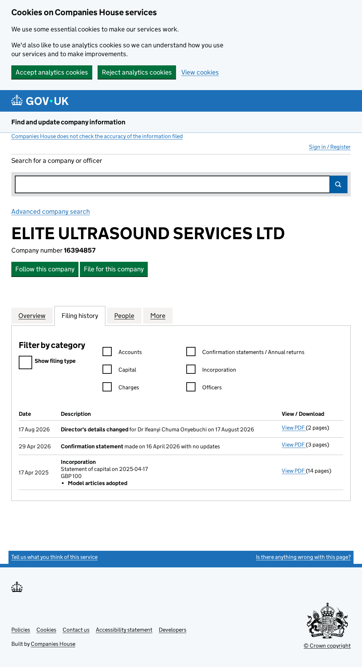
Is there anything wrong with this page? (303, 557)
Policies (20, 629)
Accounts (130, 352)
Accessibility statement (124, 629)
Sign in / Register (330, 146)
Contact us (76, 629)
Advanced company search (50, 211)
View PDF (294, 427)
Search (339, 184)
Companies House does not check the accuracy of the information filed (97, 136)
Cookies (46, 629)
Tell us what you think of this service (54, 557)
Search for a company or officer (56, 161)
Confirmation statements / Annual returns (253, 352)
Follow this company (45, 269)
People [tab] (124, 316)
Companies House (53, 644)
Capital (127, 369)
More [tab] (157, 316)
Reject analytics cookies (137, 72)
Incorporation (219, 369)
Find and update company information (68, 122)
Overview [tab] (32, 316)
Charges (128, 387)
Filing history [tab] (80, 316)
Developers (172, 629)
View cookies (200, 72)
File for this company (114, 269)
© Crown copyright (327, 645)
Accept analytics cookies (52, 72)
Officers (212, 387)
